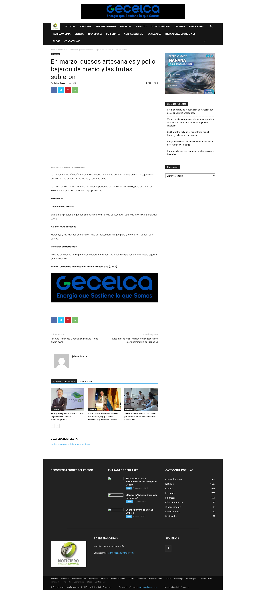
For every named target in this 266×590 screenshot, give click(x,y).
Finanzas (141, 26)
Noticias (70, 26)
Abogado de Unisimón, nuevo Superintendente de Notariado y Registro (190, 143)
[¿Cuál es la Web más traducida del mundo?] (115, 498)
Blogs (56, 41)
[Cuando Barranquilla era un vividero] (115, 513)
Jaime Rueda (59, 83)
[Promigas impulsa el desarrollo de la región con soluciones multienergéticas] (67, 399)
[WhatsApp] (75, 90)
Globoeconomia (160, 26)
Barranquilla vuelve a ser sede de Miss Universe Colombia (190, 153)
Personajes (113, 33)
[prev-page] (53, 426)
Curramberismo (133, 33)
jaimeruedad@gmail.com (121, 552)
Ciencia (79, 33)
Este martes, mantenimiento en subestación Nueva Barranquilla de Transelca (135, 340)
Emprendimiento (106, 26)
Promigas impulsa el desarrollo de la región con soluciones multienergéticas (67, 416)
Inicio (53, 49)
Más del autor (85, 381)
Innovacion (196, 26)
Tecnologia (95, 33)
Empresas (125, 26)
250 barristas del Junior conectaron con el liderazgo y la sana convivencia (188, 133)
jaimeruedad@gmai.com (146, 587)
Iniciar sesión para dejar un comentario (70, 444)
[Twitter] (61, 90)
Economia (86, 26)
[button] (211, 26)
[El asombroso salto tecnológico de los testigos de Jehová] (115, 482)
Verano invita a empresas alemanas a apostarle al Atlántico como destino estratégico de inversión (190, 122)
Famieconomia (62, 33)
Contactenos (72, 41)
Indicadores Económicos (180, 33)
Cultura (180, 26)
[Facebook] (204, 41)
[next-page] (58, 426)
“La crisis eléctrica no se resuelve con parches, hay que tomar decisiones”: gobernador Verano (103, 416)
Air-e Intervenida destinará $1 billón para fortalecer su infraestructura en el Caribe (140, 416)
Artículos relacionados (64, 381)
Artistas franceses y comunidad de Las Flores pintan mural (74, 340)
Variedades (154, 33)
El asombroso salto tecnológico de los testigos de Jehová (141, 481)
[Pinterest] (68, 90)
